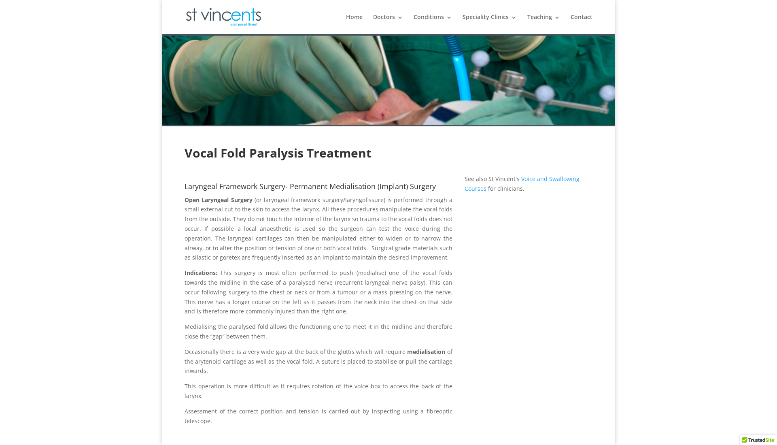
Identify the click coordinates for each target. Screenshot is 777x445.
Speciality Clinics (486, 17)
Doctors (384, 17)
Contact (581, 17)
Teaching (539, 17)
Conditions (429, 17)
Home (354, 17)
